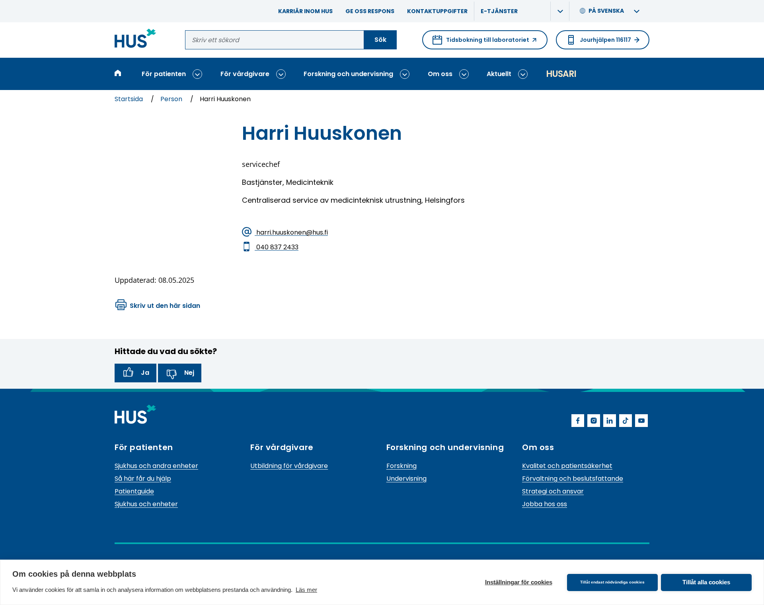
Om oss (440, 73)
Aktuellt (499, 73)
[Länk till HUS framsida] (135, 40)
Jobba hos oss (544, 504)
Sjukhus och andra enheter (156, 465)
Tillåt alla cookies (706, 582)
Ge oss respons (369, 11)
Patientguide (134, 491)
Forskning (401, 465)
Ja (145, 372)
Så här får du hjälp (143, 478)
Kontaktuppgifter (437, 11)
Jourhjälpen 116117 (605, 40)
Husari (561, 74)
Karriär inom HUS (305, 11)
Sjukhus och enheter (146, 504)
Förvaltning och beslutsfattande (572, 478)
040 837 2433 (276, 246)
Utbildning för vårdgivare (289, 465)
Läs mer (306, 589)
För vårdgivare (244, 73)
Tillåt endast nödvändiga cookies (612, 582)
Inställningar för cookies (518, 582)
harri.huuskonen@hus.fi (291, 232)
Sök (380, 39)
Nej (189, 372)
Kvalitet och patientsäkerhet (567, 465)
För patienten (164, 73)
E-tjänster (499, 11)
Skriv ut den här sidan (165, 305)
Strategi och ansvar (553, 491)
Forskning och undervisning (348, 73)
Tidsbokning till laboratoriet (481, 42)
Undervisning (406, 478)
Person (172, 99)
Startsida (129, 99)
